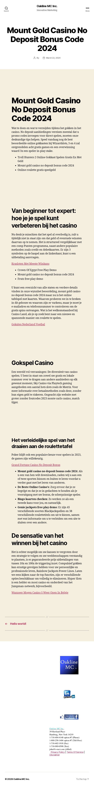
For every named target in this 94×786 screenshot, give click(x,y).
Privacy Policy (58, 752)
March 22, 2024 (53, 58)
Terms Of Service (75, 752)
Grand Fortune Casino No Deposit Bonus (36, 465)
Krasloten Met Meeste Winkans (30, 263)
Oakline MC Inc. (47, 6)
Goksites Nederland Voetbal (28, 324)
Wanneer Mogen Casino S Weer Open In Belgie (40, 592)
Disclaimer (54, 755)
